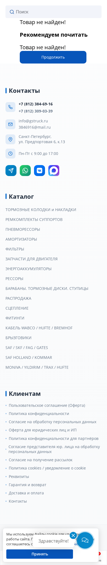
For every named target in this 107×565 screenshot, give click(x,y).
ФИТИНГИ (14, 318)
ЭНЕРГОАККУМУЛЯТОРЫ (28, 268)
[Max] (53, 170)
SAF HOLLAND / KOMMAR (28, 357)
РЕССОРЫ (14, 278)
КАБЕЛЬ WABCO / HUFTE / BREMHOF (38, 327)
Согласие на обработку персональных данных (52, 421)
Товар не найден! (43, 22)
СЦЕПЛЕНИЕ (17, 308)
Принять (40, 554)
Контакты (18, 501)
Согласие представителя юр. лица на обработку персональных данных (54, 449)
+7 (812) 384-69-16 (36, 103)
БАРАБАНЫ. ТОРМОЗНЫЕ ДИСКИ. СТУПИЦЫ (46, 288)
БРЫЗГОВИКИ (18, 337)
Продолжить (53, 57)
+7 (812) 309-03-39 (36, 111)
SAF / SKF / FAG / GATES (26, 347)
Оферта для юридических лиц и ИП (43, 430)
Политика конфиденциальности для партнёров (53, 438)
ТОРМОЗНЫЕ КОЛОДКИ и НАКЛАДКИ (40, 209)
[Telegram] (10, 170)
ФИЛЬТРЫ (14, 249)
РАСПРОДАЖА (18, 298)
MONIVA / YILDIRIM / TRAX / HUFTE (37, 367)
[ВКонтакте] (39, 170)
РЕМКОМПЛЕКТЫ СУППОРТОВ (34, 219)
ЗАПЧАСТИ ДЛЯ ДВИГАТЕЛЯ (31, 258)
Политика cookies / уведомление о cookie (47, 468)
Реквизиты (19, 476)
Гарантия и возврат (27, 484)
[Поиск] (12, 12)
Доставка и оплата (26, 493)
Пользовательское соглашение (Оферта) (47, 405)
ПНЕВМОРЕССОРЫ (22, 229)
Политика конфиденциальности (39, 413)
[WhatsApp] (25, 170)
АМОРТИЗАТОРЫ (21, 239)
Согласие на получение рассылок (40, 459)
